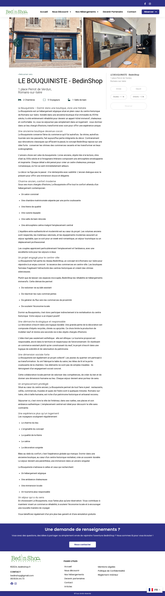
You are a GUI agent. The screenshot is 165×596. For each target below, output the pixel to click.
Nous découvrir (60, 11)
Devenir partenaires (74, 578)
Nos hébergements (86, 11)
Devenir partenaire (113, 11)
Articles (68, 586)
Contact (131, 11)
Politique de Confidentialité (111, 570)
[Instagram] (15, 583)
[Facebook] (11, 583)
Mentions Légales (106, 566)
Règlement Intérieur (108, 574)
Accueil (44, 11)
